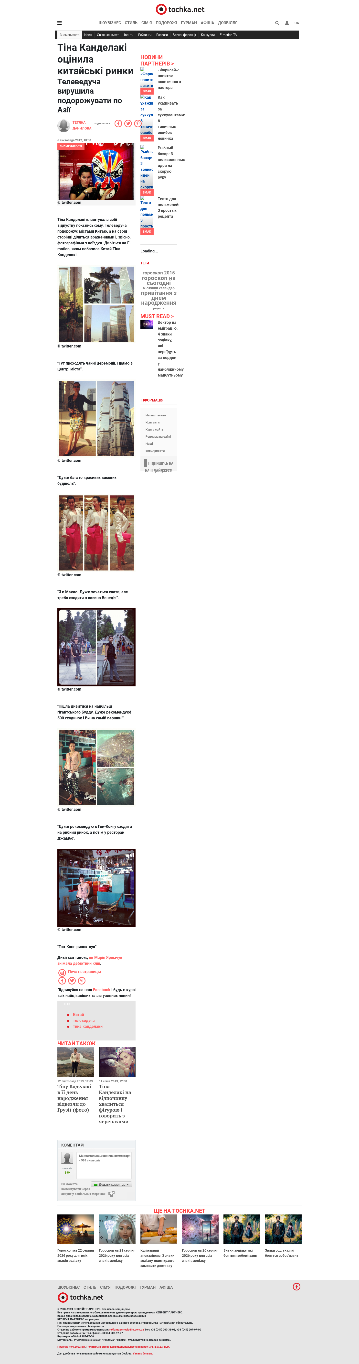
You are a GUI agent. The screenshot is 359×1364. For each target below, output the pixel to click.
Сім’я (146, 23)
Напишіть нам (156, 415)
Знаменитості (70, 35)
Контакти (152, 422)
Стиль (131, 23)
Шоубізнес (110, 23)
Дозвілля (228, 23)
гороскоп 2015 (159, 273)
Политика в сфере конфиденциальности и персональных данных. (128, 1346)
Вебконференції (184, 35)
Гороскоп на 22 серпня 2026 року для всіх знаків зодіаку (75, 1255)
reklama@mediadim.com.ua (126, 1329)
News (88, 35)
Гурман (189, 23)
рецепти (158, 308)
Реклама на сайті (158, 436)
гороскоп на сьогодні (159, 280)
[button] (287, 23)
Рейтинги (144, 35)
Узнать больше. (143, 1353)
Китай (78, 1014)
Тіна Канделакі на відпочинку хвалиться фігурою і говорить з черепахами (115, 1104)
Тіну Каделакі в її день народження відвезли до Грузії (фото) (74, 1098)
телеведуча (84, 1020)
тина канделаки (88, 1026)
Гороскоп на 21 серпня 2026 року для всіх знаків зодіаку (117, 1255)
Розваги (162, 35)
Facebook (101, 989)
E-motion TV (228, 35)
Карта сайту (155, 429)
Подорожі (166, 23)
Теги (145, 263)
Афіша (207, 23)
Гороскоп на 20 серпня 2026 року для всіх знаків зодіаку (200, 1255)
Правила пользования (71, 1346)
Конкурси (208, 35)
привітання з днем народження (159, 298)
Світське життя (108, 35)
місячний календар (159, 288)
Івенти (128, 35)
